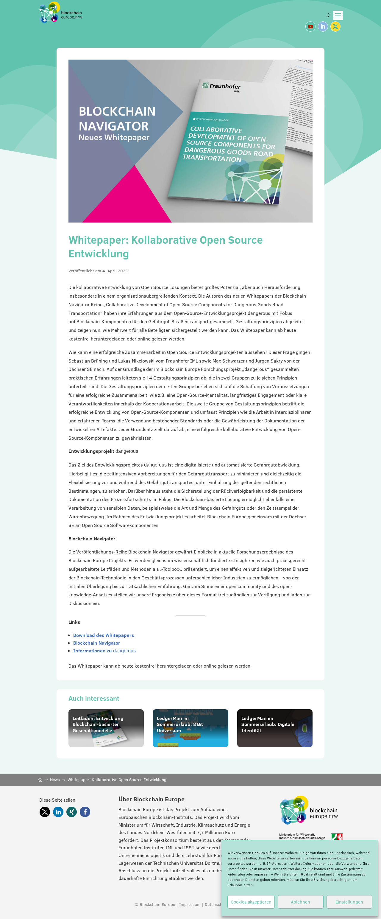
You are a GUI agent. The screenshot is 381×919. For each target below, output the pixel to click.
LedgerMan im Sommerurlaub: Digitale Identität (267, 724)
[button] (45, 812)
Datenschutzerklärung (289, 868)
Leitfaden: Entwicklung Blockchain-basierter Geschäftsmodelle (98, 724)
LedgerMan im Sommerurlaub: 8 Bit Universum (180, 724)
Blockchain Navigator (96, 643)
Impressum (190, 904)
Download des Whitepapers (103, 635)
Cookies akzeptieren (251, 902)
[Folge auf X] (335, 26)
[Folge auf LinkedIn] (323, 26)
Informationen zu (104, 650)
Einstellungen (349, 902)
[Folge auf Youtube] (310, 26)
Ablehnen (300, 902)
